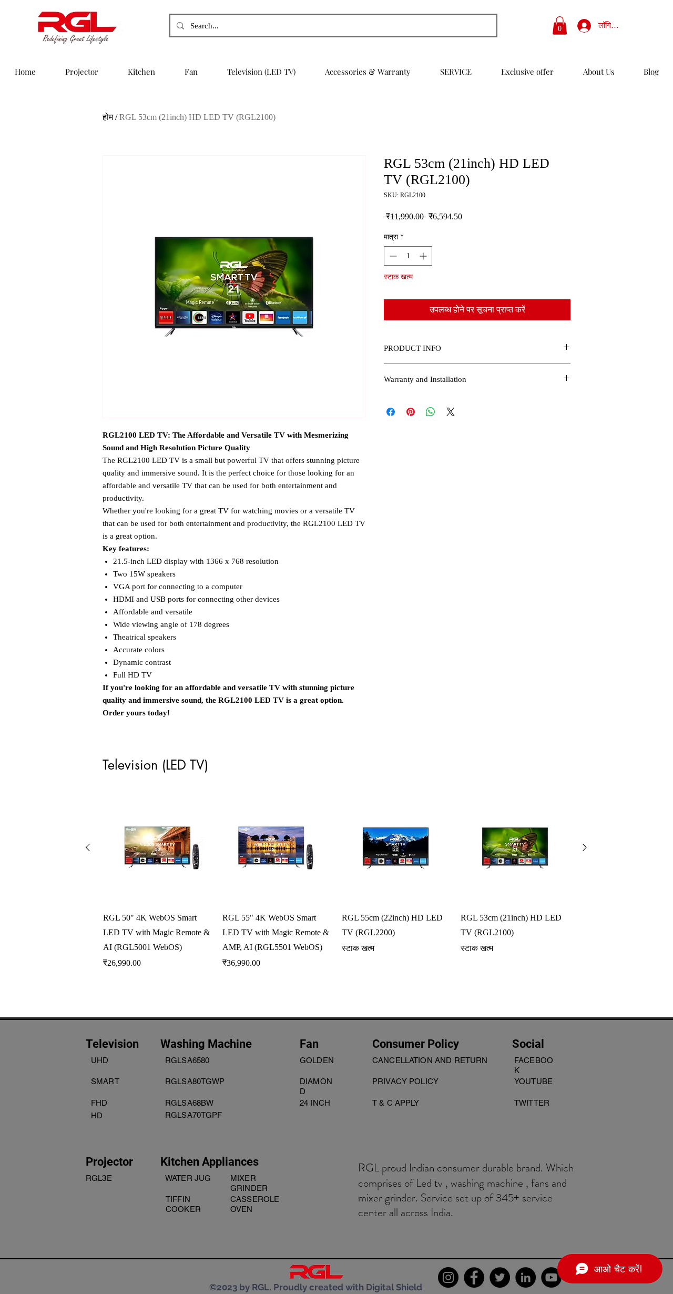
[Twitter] (500, 1277)
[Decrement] (392, 256)
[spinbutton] (408, 256)
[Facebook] (474, 1277)
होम (108, 117)
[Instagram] (448, 1277)
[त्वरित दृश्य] (157, 848)
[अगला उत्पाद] (584, 847)
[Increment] (424, 256)
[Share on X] (450, 412)
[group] (336, 896)
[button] (559, 25)
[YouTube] (551, 1277)
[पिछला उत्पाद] (87, 847)
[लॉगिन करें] (580, 25)
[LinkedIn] (525, 1277)
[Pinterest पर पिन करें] (410, 412)
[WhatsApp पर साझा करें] (430, 412)
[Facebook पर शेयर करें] (390, 412)
